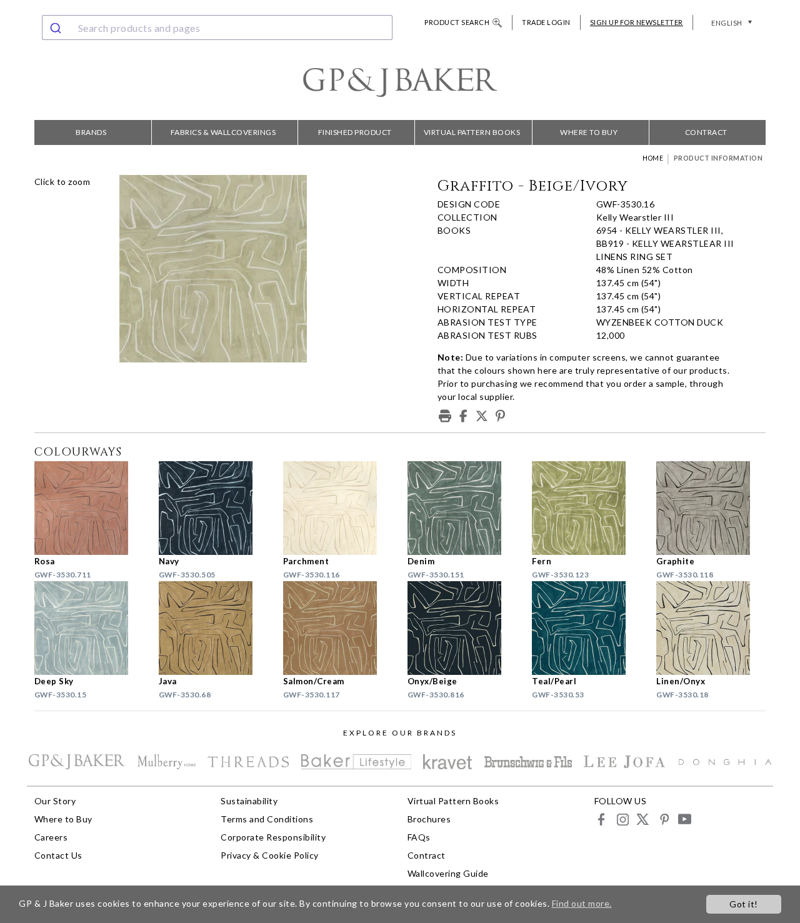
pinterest (663, 819)
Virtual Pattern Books (472, 132)
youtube (684, 819)
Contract (706, 132)
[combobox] (217, 27)
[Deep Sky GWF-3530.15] (89, 628)
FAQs (419, 837)
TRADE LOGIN (546, 22)
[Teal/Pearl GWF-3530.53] (586, 628)
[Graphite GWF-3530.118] (711, 508)
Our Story (55, 801)
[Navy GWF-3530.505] (213, 508)
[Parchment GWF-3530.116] (337, 508)
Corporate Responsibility (273, 837)
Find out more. (582, 903)
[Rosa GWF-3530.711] (89, 508)
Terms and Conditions (267, 819)
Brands (91, 132)
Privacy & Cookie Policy (270, 855)
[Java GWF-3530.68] (213, 628)
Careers (51, 837)
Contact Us (58, 855)
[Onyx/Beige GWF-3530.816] (462, 628)
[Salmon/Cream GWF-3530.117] (337, 628)
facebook (601, 819)
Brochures (429, 819)
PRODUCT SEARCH (456, 22)
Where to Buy (589, 132)
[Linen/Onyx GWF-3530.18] (711, 628)
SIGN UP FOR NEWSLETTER (636, 22)
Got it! (743, 904)
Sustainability (249, 801)
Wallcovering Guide (448, 873)
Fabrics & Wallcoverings (223, 132)
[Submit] (57, 27)
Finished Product (355, 132)
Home (652, 158)
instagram (622, 819)
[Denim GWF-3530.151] (462, 508)
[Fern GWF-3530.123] (586, 508)
